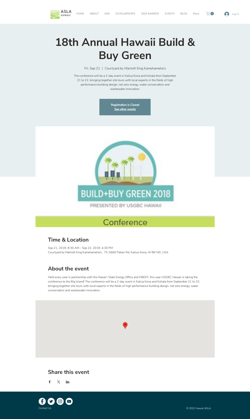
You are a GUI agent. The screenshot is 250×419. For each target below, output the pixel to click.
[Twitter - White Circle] (51, 401)
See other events (125, 109)
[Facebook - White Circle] (42, 401)
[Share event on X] (58, 381)
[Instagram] (60, 401)
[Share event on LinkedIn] (67, 381)
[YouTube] (69, 401)
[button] (210, 13)
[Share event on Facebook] (49, 381)
